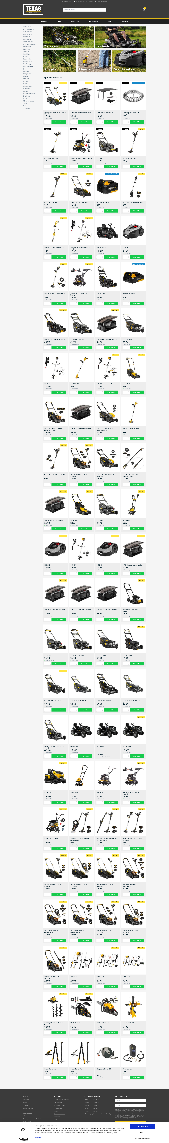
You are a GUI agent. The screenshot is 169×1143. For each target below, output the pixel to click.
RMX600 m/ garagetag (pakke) (106, 339)
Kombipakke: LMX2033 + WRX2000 (104, 885)
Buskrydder (27, 39)
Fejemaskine (27, 47)
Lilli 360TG (99, 792)
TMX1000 (126, 247)
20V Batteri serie (28, 27)
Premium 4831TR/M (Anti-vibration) (131, 610)
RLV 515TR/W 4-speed (103, 700)
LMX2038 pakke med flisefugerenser (77, 931)
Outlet (110, 21)
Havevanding (27, 61)
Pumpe (25, 91)
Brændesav (27, 37)
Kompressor (27, 74)
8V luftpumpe (127, 1069)
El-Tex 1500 (74, 792)
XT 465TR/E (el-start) (77, 339)
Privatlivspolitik (58, 1108)
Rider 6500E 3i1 (101, 247)
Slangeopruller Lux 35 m (104, 1069)
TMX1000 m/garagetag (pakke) (80, 112)
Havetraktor (27, 59)
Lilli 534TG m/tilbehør (51, 838)
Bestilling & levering (59, 1105)
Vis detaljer (38, 1137)
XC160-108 (100, 746)
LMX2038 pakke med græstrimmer (129, 885)
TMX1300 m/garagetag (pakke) (80, 609)
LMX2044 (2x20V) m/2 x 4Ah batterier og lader (53, 429)
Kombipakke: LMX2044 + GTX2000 (78, 475)
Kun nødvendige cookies (142, 1138)
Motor (25, 84)
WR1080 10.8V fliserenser (131, 428)
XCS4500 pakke (75, 1023)
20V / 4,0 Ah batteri (102, 203)
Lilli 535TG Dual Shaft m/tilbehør (81, 158)
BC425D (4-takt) (49, 384)
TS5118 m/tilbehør (102, 1023)
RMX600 (47, 565)
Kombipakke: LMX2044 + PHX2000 (52, 977)
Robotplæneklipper (29, 94)
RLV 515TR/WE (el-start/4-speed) (131, 701)
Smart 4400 (74, 521)
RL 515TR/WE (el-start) (78, 700)
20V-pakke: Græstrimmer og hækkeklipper (79, 839)
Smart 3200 (126, 384)
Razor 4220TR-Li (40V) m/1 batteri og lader (105, 429)
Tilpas (141, 1132)
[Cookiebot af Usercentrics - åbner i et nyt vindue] (23, 1139)
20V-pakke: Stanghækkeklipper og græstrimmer (106, 839)
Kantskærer (27, 71)
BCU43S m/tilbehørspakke (105, 384)
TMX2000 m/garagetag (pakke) (80, 428)
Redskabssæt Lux (50, 1069)
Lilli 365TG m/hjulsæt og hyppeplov (78, 294)
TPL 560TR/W (101, 293)
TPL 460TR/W (127, 656)
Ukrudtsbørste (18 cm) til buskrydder (131, 113)
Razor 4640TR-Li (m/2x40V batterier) (105, 475)
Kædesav (26, 76)
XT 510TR (99, 158)
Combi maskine (28, 42)
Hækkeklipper (28, 64)
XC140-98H (74, 746)
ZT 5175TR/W (127, 339)
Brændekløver (28, 34)
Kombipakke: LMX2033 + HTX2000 (78, 885)
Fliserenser (27, 49)
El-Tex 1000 (126, 521)
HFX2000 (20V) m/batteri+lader (133, 203)
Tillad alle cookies (142, 1126)
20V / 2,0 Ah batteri (129, 293)
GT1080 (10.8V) (75, 384)
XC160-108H (127, 746)
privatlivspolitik (138, 1118)
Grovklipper (27, 54)
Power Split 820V (128, 1023)
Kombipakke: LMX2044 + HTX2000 (131, 931)
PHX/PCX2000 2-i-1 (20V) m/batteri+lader (131, 475)
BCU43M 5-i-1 (74, 977)
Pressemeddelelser (59, 1114)
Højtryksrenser (28, 66)
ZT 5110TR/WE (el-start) (52, 700)
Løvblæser (26, 79)
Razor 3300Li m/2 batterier (79, 203)
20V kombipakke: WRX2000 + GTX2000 (132, 839)
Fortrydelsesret (58, 1102)
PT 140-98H (48, 792)
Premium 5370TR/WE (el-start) (54, 339)
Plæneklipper (27, 86)
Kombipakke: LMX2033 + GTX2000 (52, 885)
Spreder (26, 98)
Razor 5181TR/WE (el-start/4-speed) (54, 747)
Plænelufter (27, 89)
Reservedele (75, 21)
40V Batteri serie (28, 29)
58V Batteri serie (28, 32)
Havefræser (27, 56)
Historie (56, 1111)
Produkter (43, 21)
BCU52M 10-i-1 (101, 977)
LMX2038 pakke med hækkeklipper (51, 931)
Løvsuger (26, 81)
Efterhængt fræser (29, 44)
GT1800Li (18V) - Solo (51, 158)
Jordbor (25, 69)
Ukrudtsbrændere (29, 101)
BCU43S (73, 565)
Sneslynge (26, 96)
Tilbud (59, 21)
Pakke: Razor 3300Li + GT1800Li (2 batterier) (55, 113)
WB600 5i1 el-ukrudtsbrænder (54, 247)
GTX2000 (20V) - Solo (129, 158)
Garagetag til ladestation (104, 112)
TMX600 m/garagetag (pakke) (54, 521)
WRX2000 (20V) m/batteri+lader (54, 293)
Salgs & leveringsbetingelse (61, 1099)
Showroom (125, 21)
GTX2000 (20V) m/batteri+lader (54, 474)
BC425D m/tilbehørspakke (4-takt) (80, 248)
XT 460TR (99, 521)
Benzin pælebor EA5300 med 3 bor (54, 1023)
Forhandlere (93, 21)
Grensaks (26, 52)
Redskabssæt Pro (76, 1069)
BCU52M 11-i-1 (127, 977)
